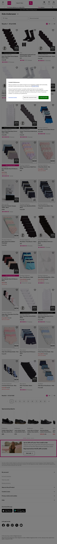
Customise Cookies (12, 97)
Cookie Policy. (35, 86)
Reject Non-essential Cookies (30, 97)
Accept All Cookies (43, 97)
